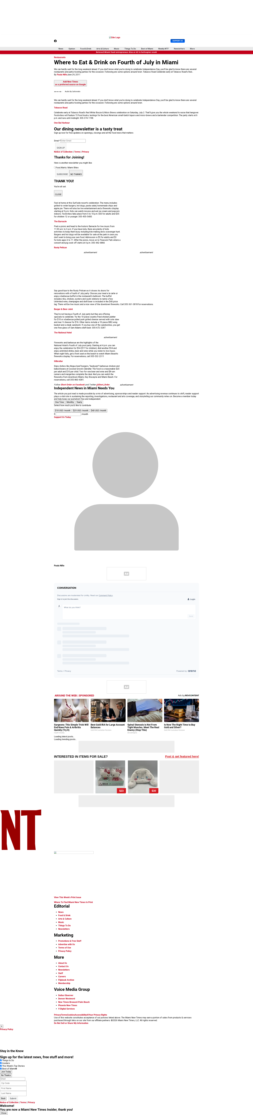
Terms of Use (64, 947)
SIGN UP (61, 148)
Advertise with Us (66, 944)
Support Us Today (62, 417)
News (61, 49)
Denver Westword (66, 998)
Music (116, 49)
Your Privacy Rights (98, 1015)
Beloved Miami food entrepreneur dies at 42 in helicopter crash (126, 52)
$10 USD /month (62, 410)
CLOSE (58, 194)
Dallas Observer (65, 995)
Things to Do (8, 1060)
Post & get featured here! (182, 756)
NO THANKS (76, 174)
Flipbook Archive (66, 980)
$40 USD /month (98, 410)
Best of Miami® (9, 1068)
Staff (60, 973)
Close (3, 1113)
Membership (64, 983)
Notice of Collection (63, 152)
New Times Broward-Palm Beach (74, 1002)
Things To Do (130, 49)
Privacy (85, 152)
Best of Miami (147, 49)
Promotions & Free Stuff (69, 941)
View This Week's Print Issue (67, 897)
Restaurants (59, 57)
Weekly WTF (163, 49)
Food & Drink (85, 49)
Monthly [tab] (70, 402)
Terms (77, 152)
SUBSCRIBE (62, 174)
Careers (62, 976)
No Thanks (6, 1075)
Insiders (6, 1063)
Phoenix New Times (67, 1005)
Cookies (71, 1015)
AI (88, 1015)
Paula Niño (62, 74)
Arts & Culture (102, 49)
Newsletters (179, 49)
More (192, 49)
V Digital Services (66, 1009)
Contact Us (63, 966)
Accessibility (81, 1015)
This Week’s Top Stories (13, 1066)
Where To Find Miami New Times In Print (73, 902)
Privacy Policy (64, 951)
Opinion (72, 49)
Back (3, 1098)
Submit (13, 1098)
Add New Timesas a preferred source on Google (70, 83)
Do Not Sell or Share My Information (71, 1023)
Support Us (177, 41)
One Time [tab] (59, 402)
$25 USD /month (80, 410)
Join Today (6, 1071)
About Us (62, 963)
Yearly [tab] (79, 402)
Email (57, 140)
